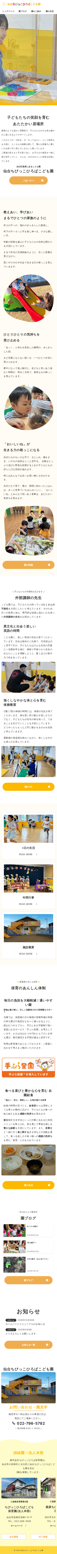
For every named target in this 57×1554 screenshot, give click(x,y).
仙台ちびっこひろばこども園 (32, 1550)
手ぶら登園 (32, 1029)
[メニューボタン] (4, 4)
